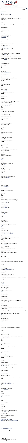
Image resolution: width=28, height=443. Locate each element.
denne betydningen (4, 37)
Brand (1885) (5, 39)
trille (1, 226)
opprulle (2, 291)
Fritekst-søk (23, 9)
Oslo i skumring (5, 59)
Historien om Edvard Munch (7, 48)
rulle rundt (2, 61)
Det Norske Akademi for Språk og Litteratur (6, 419)
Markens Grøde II (6, 207)
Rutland (4, 46)
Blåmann (5, 411)
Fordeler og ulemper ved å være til (7, 383)
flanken (3, 290)
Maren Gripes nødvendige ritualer (7, 269)
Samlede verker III (6, 186)
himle (2, 241)
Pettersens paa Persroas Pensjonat (8, 43)
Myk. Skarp (4, 365)
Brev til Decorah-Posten (6, 105)
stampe (5, 164)
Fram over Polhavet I (6, 72)
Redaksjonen (2, 420)
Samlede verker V (6, 202)
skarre (4, 213)
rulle (2, 225)
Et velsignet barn (6, 250)
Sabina (5, 54)
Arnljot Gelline (7, 177)
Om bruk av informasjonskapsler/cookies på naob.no (6, 428)
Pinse (5, 334)
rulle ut (1, 314)
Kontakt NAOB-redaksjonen (14, 420)
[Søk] (26, 8)
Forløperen (4, 413)
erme (3, 283)
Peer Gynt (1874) (6, 36)
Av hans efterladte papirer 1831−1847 (8, 233)
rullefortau (2, 159)
